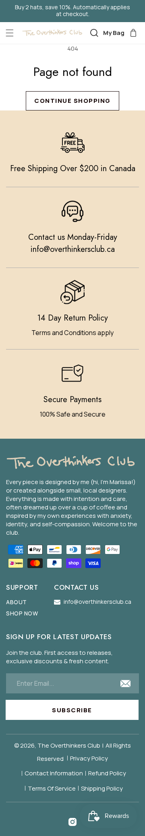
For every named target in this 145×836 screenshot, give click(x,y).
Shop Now (22, 613)
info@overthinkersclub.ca (73, 249)
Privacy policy (89, 758)
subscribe (72, 710)
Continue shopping (72, 100)
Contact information (54, 773)
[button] (10, 33)
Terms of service (52, 788)
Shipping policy (102, 788)
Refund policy (107, 773)
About (16, 602)
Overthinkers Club (75, 745)
